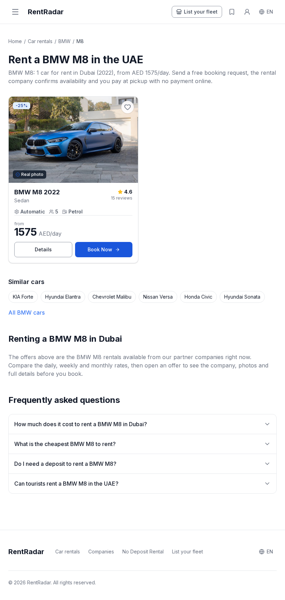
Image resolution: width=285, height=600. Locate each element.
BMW (64, 41)
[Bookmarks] (232, 12)
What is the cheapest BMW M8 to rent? (65, 443)
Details (53, 251)
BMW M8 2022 (37, 192)
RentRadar (46, 12)
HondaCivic (198, 297)
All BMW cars (26, 312)
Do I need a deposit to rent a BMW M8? (65, 463)
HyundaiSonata (242, 297)
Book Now (110, 251)
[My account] (247, 12)
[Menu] (15, 12)
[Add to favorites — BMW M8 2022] (127, 107)
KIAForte (23, 297)
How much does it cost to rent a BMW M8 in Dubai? (80, 424)
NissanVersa (158, 297)
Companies (101, 551)
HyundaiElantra (63, 297)
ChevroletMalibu (111, 297)
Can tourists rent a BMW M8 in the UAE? (66, 483)
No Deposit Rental (143, 551)
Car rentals (40, 41)
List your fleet (201, 12)
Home (15, 41)
